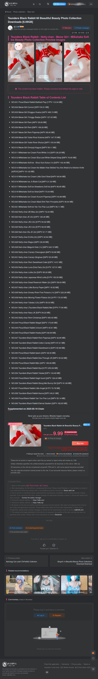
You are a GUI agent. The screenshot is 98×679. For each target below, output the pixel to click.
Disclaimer (58, 515)
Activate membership (77, 4)
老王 (15, 26)
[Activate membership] (93, 652)
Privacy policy (76, 664)
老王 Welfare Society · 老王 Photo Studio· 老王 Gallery (77, 667)
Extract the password (81, 454)
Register (58, 615)
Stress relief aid (69, 490)
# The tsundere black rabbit (18, 532)
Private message (82, 28)
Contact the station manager (31, 498)
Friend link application (51, 664)
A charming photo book (35, 528)
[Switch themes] (93, 658)
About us (87, 664)
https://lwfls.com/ (38, 500)
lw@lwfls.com (79, 510)
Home (8, 12)
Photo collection (19, 12)
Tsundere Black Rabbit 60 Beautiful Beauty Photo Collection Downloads (44, 20)
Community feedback (65, 454)
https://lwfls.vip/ (38, 503)
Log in (41, 615)
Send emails (51, 454)
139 (75, 32)
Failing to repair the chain (35, 454)
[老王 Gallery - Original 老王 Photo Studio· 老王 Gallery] (9, 664)
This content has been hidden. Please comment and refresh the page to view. (50, 88)
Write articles (60, 4)
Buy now (80, 443)
